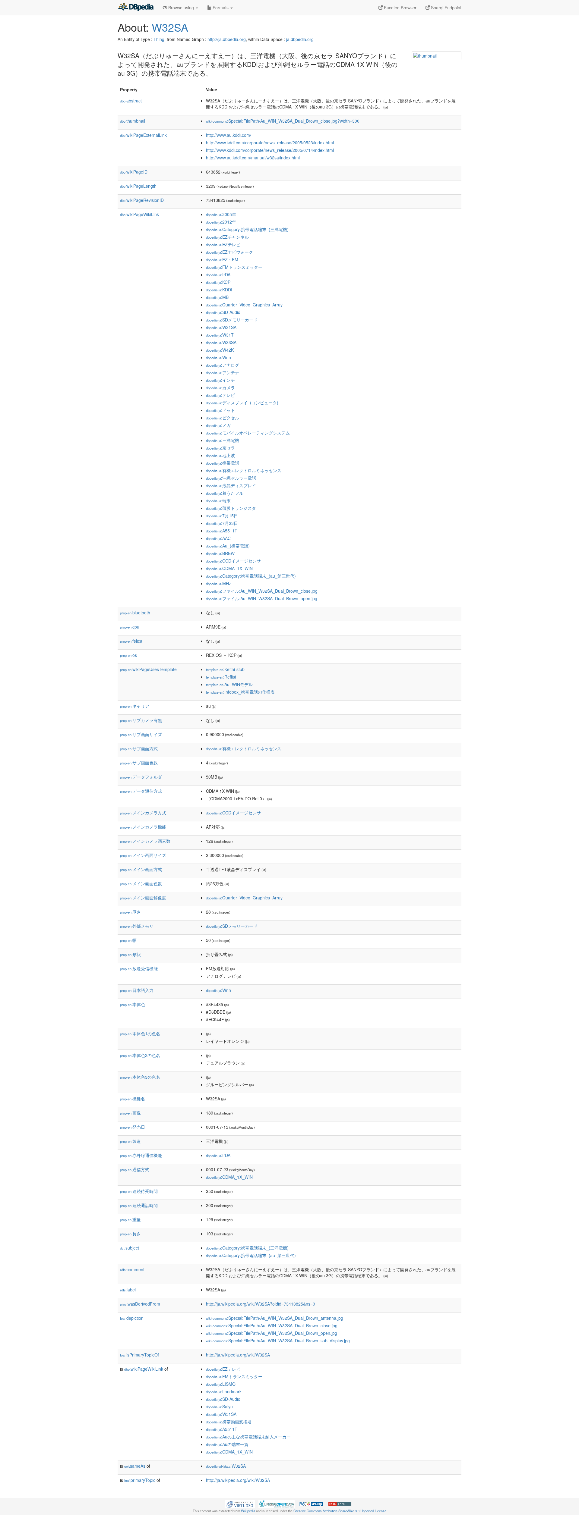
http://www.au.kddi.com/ (228, 135)
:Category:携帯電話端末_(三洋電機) (247, 229)
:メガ (218, 425)
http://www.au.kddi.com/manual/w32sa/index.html (253, 158)
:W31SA (221, 327)
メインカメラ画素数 (145, 841)
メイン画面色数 (141, 883)
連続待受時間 (139, 1191)
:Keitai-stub (225, 669)
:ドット (220, 410)
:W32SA (226, 1466)
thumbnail (132, 121)
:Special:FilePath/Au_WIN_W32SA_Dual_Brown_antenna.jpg (274, 1318)
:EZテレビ (223, 244)
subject (129, 1248)
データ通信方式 (141, 791)
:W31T (220, 335)
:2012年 (221, 222)
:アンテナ (222, 372)
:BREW (220, 553)
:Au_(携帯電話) (228, 546)
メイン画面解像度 (143, 898)
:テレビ (220, 395)
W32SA (170, 27)
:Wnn (218, 357)
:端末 (218, 500)
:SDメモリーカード (232, 320)
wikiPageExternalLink (143, 135)
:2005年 (221, 214)
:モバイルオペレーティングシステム (248, 433)
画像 (130, 1113)
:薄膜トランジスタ (231, 508)
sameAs (134, 1466)
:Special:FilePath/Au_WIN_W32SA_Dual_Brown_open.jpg (271, 1333)
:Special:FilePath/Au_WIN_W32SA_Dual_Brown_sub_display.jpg (278, 1341)
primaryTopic (139, 1480)
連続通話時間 (139, 1205)
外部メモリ (136, 926)
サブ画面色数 (139, 763)
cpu (129, 627)
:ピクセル (222, 418)
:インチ (220, 380)
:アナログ (222, 365)
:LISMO (221, 1384)
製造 (130, 1141)
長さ (130, 1234)
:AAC (218, 538)
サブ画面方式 (139, 748)
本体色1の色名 (140, 1033)
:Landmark (224, 1391)
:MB (217, 297)
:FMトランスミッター (234, 267)
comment (132, 1269)
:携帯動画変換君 (229, 1422)
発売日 (132, 1127)
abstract (131, 101)
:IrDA (218, 274)
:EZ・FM (222, 259)
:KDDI (219, 290)
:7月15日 (222, 516)
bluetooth (135, 613)
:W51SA (221, 1414)
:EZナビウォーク (229, 252)
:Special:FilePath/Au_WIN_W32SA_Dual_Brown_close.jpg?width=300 (282, 121)
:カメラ (220, 387)
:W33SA (221, 342)
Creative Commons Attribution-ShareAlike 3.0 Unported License (339, 1510)
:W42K (220, 350)
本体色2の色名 (140, 1055)
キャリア (134, 706)
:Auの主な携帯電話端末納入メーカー (248, 1437)
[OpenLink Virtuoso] (240, 1503)
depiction (132, 1318)
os (128, 655)
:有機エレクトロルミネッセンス (243, 470)
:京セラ (220, 448)
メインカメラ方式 (143, 813)
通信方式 (134, 1169)
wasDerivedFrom (140, 1304)
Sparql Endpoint (445, 8)
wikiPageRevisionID (142, 200)
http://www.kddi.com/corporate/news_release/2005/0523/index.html (270, 143)
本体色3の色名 (140, 1077)
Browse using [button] (181, 8)
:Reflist (221, 677)
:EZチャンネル (227, 237)
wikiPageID (133, 172)
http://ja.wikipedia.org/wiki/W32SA (238, 1355)
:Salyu (219, 1407)
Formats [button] (220, 8)
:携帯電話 (222, 463)
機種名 (132, 1099)
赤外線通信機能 (141, 1155)
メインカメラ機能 (143, 827)
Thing (158, 39)
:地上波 (220, 455)
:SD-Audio (223, 312)
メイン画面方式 (141, 869)
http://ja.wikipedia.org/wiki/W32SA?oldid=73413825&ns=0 (260, 1304)
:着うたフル (224, 493)
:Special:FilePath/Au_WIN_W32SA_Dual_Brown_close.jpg (271, 1325)
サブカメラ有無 (141, 720)
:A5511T (221, 531)
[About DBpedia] (135, 7)
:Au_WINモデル (229, 684)
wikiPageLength (138, 186)
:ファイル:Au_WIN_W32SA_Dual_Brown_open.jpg (261, 598)
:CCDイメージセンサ (233, 561)
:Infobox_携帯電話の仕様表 (240, 692)
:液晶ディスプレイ (231, 485)
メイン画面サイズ (143, 855)
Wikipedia (248, 1510)
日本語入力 (136, 990)
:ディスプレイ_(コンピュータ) (242, 403)
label (128, 1290)
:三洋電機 (222, 440)
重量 (130, 1219)
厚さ (130, 912)
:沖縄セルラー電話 (231, 478)
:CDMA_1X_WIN (229, 568)
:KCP (218, 282)
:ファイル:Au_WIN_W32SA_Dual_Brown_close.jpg (262, 591)
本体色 (132, 1004)
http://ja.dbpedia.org (226, 39)
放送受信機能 (139, 968)
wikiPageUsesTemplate (148, 669)
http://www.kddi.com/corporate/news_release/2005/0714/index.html (270, 150)
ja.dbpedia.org (300, 39)
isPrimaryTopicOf (139, 1355)
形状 (130, 954)
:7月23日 (222, 523)
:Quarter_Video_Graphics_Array (244, 305)
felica (131, 641)
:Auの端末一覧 (227, 1444)
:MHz (218, 583)
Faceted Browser (399, 8)
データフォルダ (141, 777)
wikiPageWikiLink (139, 214)
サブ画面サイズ (141, 734)
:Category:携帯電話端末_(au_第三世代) (251, 576)
